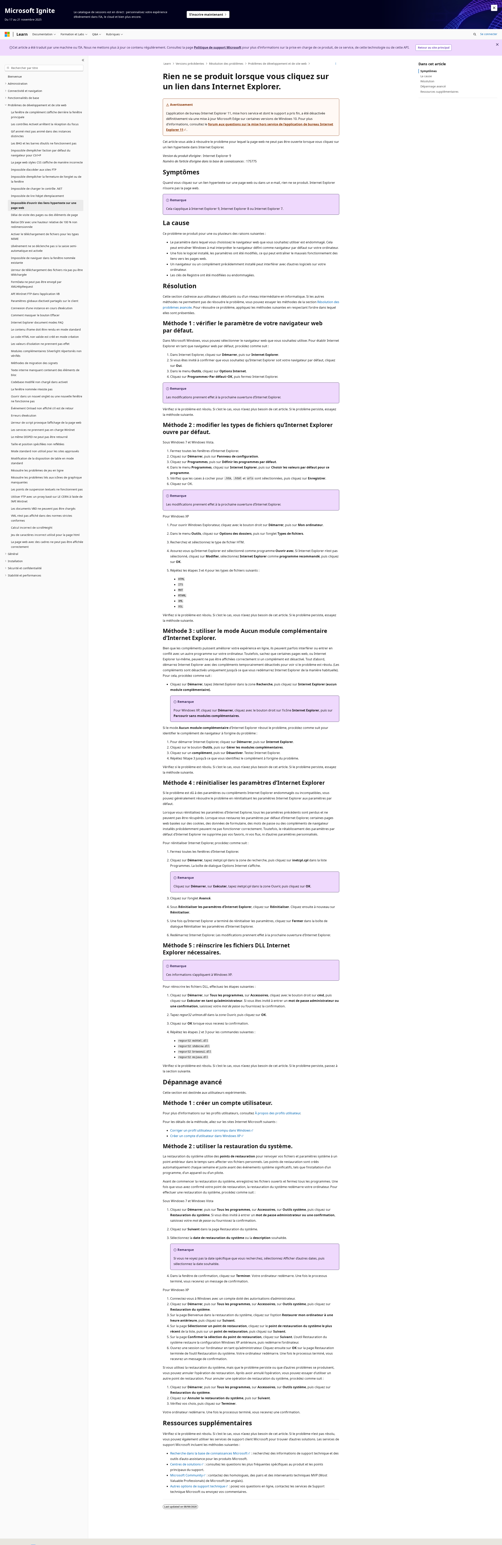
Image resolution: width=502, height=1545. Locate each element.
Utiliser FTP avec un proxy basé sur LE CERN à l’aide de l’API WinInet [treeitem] (47, 499)
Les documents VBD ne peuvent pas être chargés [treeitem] (43, 508)
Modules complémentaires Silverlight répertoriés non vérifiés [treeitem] (46, 353)
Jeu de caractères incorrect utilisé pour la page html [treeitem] (45, 535)
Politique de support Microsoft (217, 47)
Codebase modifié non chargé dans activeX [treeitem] (39, 382)
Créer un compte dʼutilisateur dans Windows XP (205, 1136)
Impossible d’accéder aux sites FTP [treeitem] (33, 169)
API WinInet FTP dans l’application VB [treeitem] (35, 294)
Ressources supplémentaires (439, 91)
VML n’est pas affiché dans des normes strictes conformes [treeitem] (41, 518)
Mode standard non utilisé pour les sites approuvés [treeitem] (45, 451)
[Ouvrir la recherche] (475, 34)
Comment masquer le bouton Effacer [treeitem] (35, 315)
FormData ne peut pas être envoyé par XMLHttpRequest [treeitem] (36, 284)
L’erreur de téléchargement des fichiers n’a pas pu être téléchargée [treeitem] (47, 272)
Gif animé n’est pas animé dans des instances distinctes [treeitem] (41, 134)
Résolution (427, 81)
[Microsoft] (7, 34)
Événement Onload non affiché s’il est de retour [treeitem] (42, 408)
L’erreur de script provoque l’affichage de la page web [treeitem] (46, 422)
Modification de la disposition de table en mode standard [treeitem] (42, 461)
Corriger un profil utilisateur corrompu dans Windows (210, 1130)
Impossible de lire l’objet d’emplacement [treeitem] (37, 196)
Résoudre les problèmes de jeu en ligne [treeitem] (37, 470)
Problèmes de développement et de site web (277, 63)
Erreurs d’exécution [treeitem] (23, 415)
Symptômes (428, 71)
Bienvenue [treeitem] (15, 76)
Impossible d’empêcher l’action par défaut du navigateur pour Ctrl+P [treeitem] (40, 153)
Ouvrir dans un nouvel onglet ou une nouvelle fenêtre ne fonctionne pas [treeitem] (46, 398)
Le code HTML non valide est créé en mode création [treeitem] (45, 337)
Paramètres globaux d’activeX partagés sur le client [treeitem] (44, 301)
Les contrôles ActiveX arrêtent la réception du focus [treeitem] (45, 124)
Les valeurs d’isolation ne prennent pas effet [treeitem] (40, 344)
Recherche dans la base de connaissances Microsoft (208, 1453)
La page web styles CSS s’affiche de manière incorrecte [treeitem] (47, 162)
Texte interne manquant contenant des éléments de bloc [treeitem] (45, 372)
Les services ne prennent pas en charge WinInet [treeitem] (43, 430)
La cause (426, 76)
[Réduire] (83, 60)
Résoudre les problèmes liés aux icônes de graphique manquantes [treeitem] (46, 480)
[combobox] (44, 68)
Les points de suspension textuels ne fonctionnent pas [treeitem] (47, 489)
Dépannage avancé (433, 86)
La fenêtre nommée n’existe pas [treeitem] (32, 389)
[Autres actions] (335, 64)
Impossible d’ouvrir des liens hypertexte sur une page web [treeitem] (43, 205)
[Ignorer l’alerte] (494, 8)
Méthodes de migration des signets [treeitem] (34, 363)
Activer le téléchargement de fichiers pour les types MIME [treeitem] (45, 236)
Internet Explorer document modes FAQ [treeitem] (37, 322)
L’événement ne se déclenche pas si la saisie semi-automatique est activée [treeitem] (44, 248)
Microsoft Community (186, 1475)
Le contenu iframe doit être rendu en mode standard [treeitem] (46, 329)
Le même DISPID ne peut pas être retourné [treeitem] (39, 437)
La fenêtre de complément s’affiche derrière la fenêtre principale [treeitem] (46, 114)
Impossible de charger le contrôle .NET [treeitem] (36, 188)
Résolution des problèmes (226, 63)
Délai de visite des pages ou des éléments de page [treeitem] (44, 215)
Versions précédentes (190, 63)
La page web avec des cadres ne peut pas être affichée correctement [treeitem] (47, 544)
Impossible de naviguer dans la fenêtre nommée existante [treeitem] (43, 260)
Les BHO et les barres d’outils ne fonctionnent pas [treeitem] (43, 143)
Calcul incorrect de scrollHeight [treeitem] (31, 527)
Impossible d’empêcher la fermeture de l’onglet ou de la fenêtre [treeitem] (46, 179)
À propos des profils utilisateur (277, 1113)
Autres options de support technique (197, 1486)
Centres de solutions (185, 1464)
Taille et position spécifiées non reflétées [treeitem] (37, 444)
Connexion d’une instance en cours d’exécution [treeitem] (42, 308)
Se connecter (488, 34)
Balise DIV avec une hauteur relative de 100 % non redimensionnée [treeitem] (44, 224)
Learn (167, 63)
